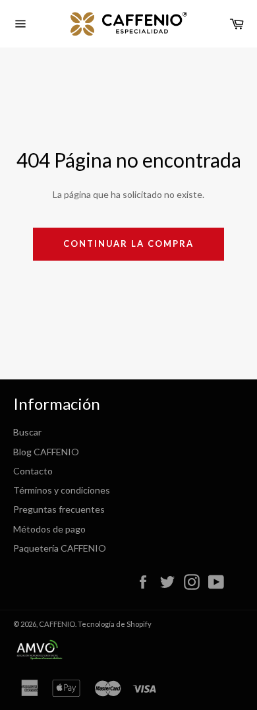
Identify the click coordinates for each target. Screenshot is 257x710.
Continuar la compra (128, 243)
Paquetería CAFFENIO (59, 548)
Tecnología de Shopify (115, 624)
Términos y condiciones (61, 490)
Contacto (33, 470)
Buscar (27, 431)
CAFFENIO (57, 624)
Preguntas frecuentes (59, 509)
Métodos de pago (49, 528)
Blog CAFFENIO (46, 451)
